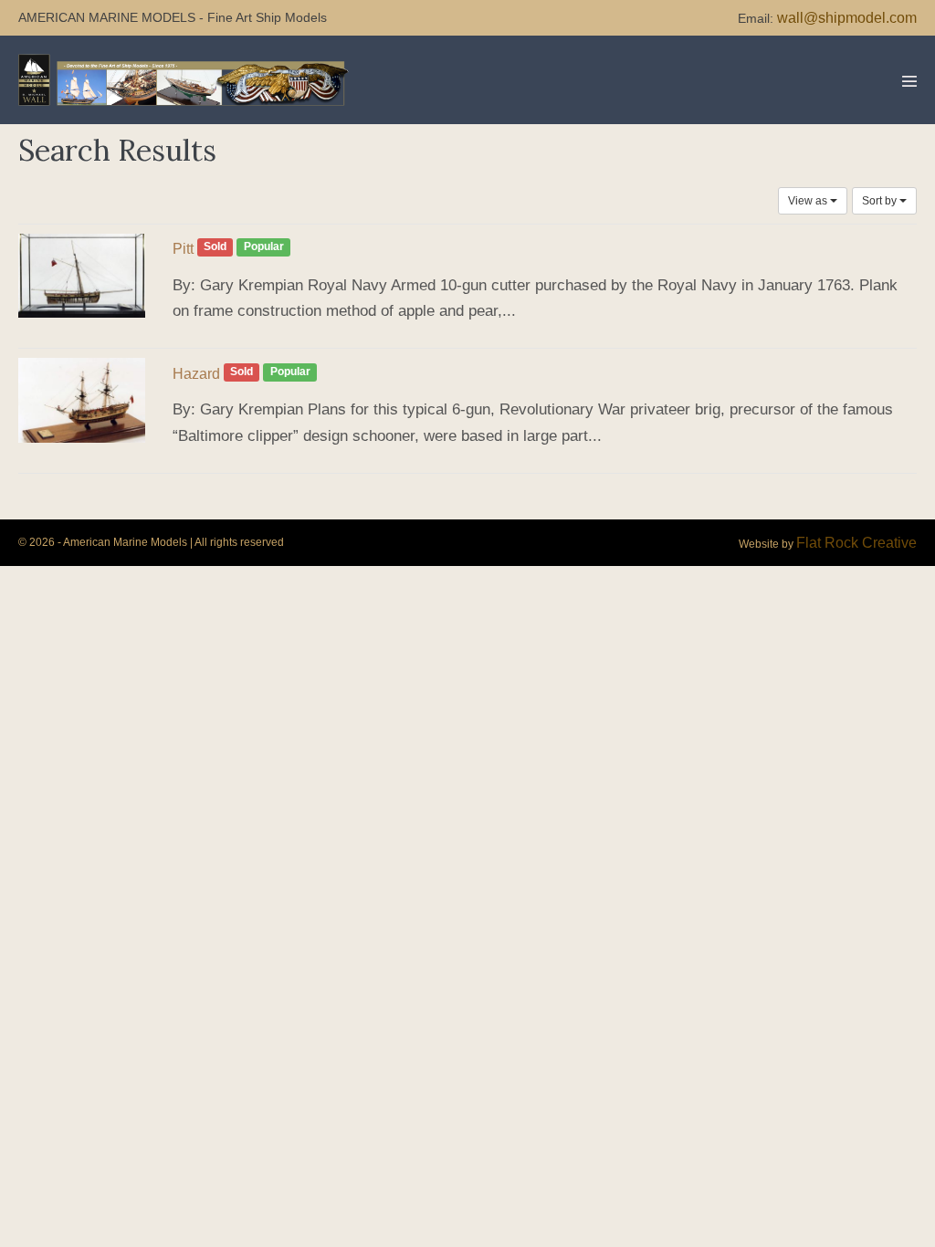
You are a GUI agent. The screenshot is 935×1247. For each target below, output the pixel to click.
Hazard (196, 374)
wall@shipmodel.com (847, 18)
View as (809, 200)
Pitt (183, 249)
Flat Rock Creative (856, 542)
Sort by (880, 200)
